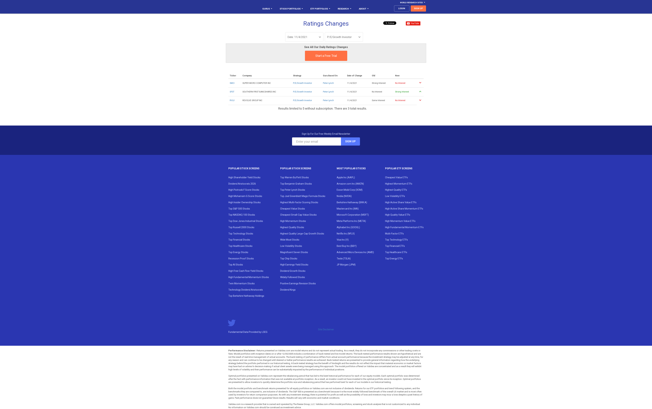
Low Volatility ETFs (395, 196)
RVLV (232, 100)
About (362, 8)
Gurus (266, 8)
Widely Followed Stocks (292, 277)
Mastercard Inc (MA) (348, 208)
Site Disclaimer (326, 329)
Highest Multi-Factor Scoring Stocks (299, 202)
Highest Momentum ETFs (398, 183)
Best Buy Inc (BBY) (347, 246)
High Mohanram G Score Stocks (245, 196)
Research (343, 8)
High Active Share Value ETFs (400, 202)
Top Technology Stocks (240, 233)
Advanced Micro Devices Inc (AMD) (355, 252)
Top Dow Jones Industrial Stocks (245, 221)
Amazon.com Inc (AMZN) (350, 183)
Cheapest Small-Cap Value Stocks (298, 214)
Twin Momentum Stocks (241, 283)
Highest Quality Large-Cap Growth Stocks (302, 233)
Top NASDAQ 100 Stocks (241, 214)
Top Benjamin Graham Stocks (296, 183)
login (401, 8)
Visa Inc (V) (343, 239)
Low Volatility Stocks (291, 246)
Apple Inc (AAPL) (346, 177)
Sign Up (350, 141)
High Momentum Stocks (293, 221)
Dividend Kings (288, 289)
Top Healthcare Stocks (240, 246)
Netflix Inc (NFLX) (346, 233)
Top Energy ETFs (394, 258)
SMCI (232, 83)
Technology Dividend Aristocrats (245, 289)
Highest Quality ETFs (396, 189)
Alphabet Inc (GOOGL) (348, 227)
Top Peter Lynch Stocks (292, 189)
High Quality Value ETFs (397, 214)
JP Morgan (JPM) (346, 264)
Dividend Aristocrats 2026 (242, 183)
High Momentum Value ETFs (400, 221)
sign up (418, 8)
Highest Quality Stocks (292, 227)
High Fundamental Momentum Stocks (248, 277)
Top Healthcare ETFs (396, 252)
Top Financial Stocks (239, 239)
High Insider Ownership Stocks (244, 202)
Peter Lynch (328, 83)
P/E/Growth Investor (302, 83)
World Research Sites (411, 3)
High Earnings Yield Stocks (294, 264)
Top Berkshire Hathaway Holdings (246, 295)
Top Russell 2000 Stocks (241, 227)
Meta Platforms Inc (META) (351, 221)
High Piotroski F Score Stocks (243, 189)
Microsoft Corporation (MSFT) (353, 214)
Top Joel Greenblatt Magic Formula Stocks (302, 196)
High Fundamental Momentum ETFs (404, 227)
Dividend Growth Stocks (292, 271)
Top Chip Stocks (288, 258)
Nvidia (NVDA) (344, 196)
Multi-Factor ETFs (394, 233)
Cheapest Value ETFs (396, 177)
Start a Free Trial (326, 56)
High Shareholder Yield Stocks (244, 177)
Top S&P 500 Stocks (239, 208)
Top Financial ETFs (395, 246)
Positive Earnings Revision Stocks (298, 283)
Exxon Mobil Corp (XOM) (350, 189)
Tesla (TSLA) (344, 258)
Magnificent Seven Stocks (294, 252)
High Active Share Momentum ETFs (404, 208)
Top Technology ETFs (396, 239)
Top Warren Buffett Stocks (294, 177)
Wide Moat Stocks (289, 239)
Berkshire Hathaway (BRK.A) (352, 202)
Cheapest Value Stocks (292, 208)
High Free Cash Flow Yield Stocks (245, 271)
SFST (232, 92)
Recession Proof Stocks (241, 258)
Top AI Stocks (235, 264)
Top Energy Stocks (238, 252)
